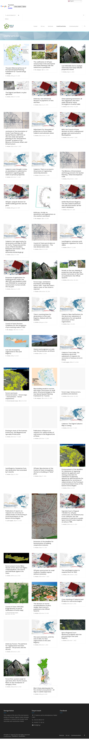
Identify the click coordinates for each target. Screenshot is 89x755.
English (72, 1)
